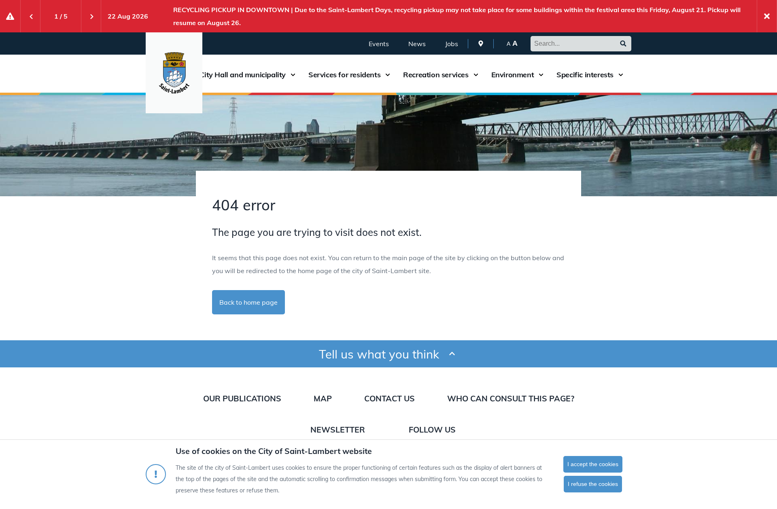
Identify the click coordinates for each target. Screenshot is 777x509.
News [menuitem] (417, 44)
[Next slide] (91, 16)
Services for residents (344, 75)
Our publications (242, 398)
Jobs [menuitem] (451, 44)
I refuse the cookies (593, 484)
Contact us (389, 398)
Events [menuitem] (379, 44)
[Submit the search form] (623, 43)
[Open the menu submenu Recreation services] (476, 75)
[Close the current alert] (767, 16)
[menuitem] (481, 43)
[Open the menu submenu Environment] (541, 75)
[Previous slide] (30, 16)
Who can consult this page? (510, 398)
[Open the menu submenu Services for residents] (387, 75)
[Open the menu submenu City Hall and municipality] (293, 75)
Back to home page (248, 302)
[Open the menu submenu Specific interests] (620, 75)
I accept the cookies (592, 464)
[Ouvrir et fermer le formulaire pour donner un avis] (452, 354)
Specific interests (585, 75)
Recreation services (435, 75)
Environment (512, 75)
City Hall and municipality (243, 75)
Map (323, 398)
